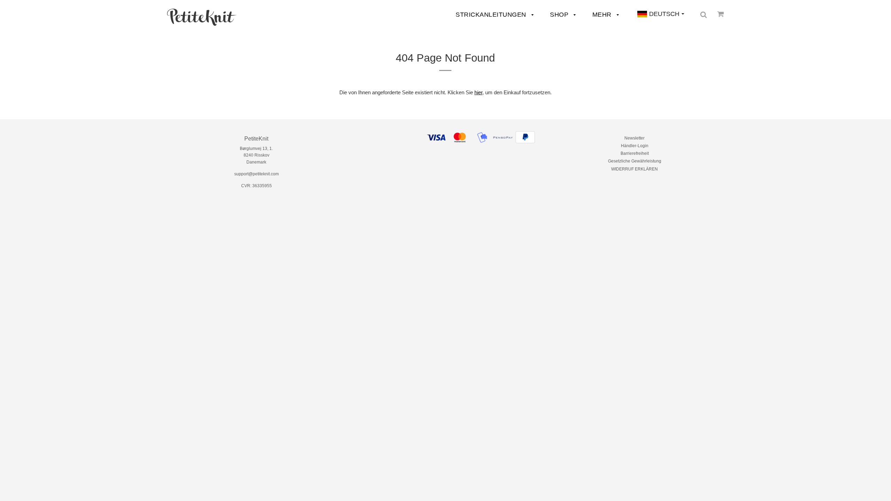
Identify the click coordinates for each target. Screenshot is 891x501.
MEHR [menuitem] (603, 14)
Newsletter (634, 138)
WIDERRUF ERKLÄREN (634, 169)
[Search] (703, 14)
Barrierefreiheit (635, 153)
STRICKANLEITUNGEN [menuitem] (492, 14)
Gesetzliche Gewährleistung (634, 161)
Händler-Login (634, 145)
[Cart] (720, 14)
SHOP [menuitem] (560, 14)
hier (478, 92)
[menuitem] (202, 17)
